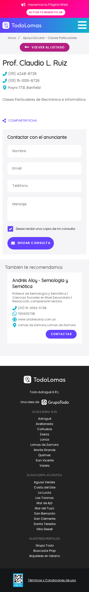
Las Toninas (44, 498)
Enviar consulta (34, 243)
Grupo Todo (45, 545)
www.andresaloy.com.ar (37, 319)
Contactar (61, 334)
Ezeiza (44, 434)
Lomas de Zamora (44, 445)
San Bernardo (44, 513)
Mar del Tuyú (44, 508)
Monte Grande (44, 450)
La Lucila (44, 492)
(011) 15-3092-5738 (32, 308)
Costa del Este (44, 487)
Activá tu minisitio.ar (46, 12)
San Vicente (45, 460)
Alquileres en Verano (44, 556)
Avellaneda (44, 424)
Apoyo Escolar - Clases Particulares (50, 38)
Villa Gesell (44, 529)
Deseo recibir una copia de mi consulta (45, 229)
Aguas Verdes (44, 482)
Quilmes (44, 455)
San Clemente (44, 519)
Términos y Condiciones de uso (52, 580)
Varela (44, 465)
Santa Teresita (45, 524)
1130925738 (26, 314)
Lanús (44, 439)
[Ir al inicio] (21, 25)
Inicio (12, 38)
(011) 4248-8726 (22, 73)
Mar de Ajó (44, 503)
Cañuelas (44, 429)
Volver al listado (48, 47)
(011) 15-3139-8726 (24, 80)
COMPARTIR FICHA (22, 120)
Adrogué (44, 419)
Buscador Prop (44, 551)
